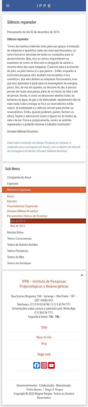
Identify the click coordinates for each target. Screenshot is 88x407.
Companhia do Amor (19, 177)
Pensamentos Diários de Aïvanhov (27, 216)
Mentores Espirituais (19, 189)
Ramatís (12, 201)
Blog (44, 343)
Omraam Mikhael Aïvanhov (22, 211)
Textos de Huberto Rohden (22, 244)
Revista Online (15, 232)
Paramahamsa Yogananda (22, 206)
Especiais (12, 183)
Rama (10, 196)
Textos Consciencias (19, 238)
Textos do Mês (15, 257)
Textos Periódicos (17, 251)
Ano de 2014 (17, 221)
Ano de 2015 (17, 226)
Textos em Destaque (19, 263)
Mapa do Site (44, 337)
